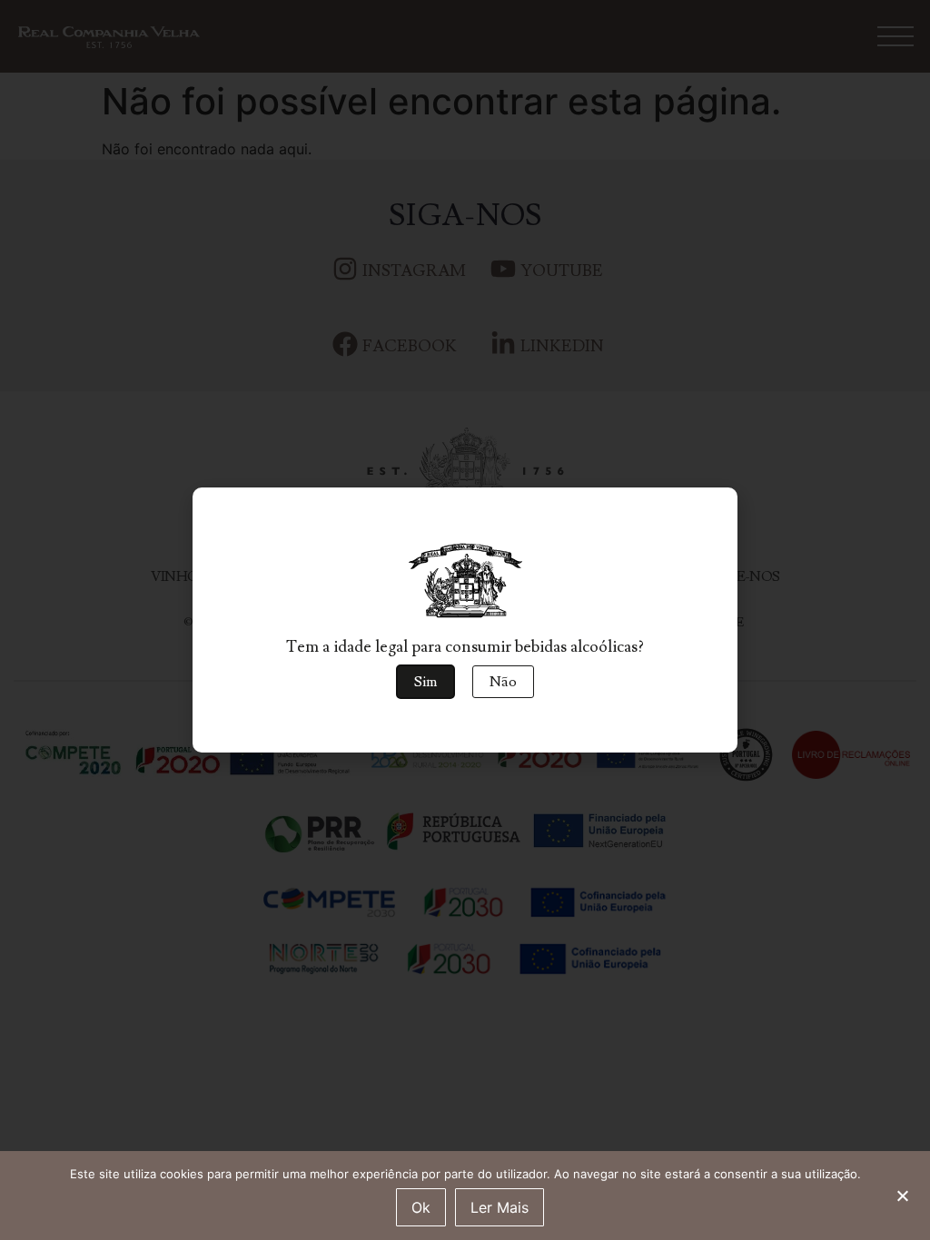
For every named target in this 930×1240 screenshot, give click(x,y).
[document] (465, 620)
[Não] (901, 1193)
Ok (420, 1207)
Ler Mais (499, 1207)
